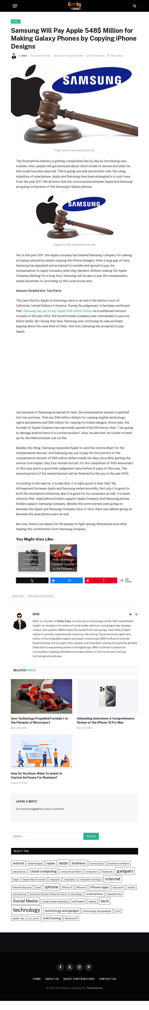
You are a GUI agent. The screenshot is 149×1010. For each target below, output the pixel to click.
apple (51, 863)
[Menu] (15, 6)
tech (105, 901)
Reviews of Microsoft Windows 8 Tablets (48, 894)
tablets (92, 901)
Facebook (107, 871)
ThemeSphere (95, 988)
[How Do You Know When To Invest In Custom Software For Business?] (41, 751)
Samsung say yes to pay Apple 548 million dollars (58, 311)
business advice (97, 863)
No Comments (97, 55)
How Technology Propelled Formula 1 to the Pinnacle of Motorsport (39, 720)
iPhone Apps (99, 887)
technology (26, 910)
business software (118, 863)
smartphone (94, 894)
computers (91, 871)
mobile (131, 887)
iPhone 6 (81, 887)
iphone (51, 887)
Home (37, 979)
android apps (35, 863)
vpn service (34, 918)
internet (112, 879)
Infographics (70, 880)
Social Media (25, 901)
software (78, 901)
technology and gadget (62, 911)
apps (63, 863)
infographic (54, 880)
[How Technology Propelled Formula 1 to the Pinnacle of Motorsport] (41, 696)
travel (118, 911)
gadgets (125, 870)
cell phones (19, 871)
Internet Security (22, 887)
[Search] (134, 6)
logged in (36, 808)
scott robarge (76, 894)
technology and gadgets (97, 910)
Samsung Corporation (41, 596)
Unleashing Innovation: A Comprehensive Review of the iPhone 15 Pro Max (105, 720)
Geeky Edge (64, 621)
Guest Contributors (78, 979)
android (18, 863)
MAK (24, 55)
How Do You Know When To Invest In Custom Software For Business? (36, 775)
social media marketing (55, 901)
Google (16, 880)
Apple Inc (18, 596)
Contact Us (107, 979)
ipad (38, 887)
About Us (52, 979)
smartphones (114, 894)
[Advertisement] (74, 374)
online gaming (19, 894)
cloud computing (43, 871)
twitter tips (19, 918)
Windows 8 (71, 918)
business (79, 863)
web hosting (52, 918)
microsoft (118, 887)
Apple (15, 21)
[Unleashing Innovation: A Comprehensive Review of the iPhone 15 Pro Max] (107, 696)
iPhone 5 (67, 887)
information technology (90, 880)
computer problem (71, 871)
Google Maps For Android (34, 880)
